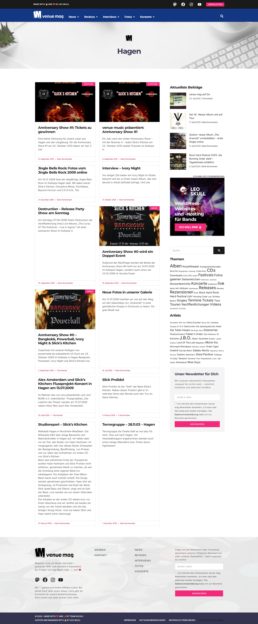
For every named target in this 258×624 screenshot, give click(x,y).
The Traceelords (203, 358)
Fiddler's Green (194, 334)
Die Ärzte (194, 330)
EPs (190, 275)
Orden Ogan (212, 346)
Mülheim (184, 288)
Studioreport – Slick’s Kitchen (62, 424)
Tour (217, 300)
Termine (194, 300)
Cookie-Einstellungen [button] (210, 620)
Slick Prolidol (113, 380)
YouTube (182, 308)
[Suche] (219, 250)
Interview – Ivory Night (121, 168)
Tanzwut (191, 358)
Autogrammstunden (210, 266)
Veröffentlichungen (195, 304)
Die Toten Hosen (180, 330)
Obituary (195, 347)
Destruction (189, 326)
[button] (222, 16)
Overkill (174, 350)
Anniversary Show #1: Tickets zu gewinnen (64, 130)
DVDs (185, 276)
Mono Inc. (212, 342)
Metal (172, 288)
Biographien (183, 271)
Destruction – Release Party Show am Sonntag (61, 211)
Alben (176, 265)
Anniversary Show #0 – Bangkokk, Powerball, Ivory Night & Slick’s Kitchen (61, 339)
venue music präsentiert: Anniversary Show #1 (123, 130)
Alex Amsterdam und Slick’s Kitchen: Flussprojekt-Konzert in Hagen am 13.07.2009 (65, 384)
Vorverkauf (174, 309)
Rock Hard (205, 292)
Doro (201, 330)
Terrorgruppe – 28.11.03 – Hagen (128, 424)
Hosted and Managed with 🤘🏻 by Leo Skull (57, 620)
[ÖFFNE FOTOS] (134, 17)
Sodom (181, 354)
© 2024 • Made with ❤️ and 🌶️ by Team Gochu (59, 616)
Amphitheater (190, 266)
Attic (184, 323)
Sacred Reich (185, 350)
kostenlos (212, 284)
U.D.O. (214, 359)
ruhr (190, 296)
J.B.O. (185, 337)
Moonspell (175, 346)
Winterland (181, 362)
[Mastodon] (175, 4)
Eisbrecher (211, 330)
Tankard (182, 358)
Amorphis (174, 322)
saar (210, 297)
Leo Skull (57, 569)
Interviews (205, 280)
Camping (191, 271)
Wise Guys (193, 362)
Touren (175, 304)
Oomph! (202, 347)
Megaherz (200, 343)
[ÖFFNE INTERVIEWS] (118, 17)
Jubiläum (213, 280)
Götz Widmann (210, 334)
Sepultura (214, 351)
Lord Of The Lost (186, 342)
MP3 (177, 288)
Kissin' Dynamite (200, 338)
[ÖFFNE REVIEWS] (97, 17)
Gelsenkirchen (191, 279)
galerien (175, 279)
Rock (196, 293)
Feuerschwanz (177, 334)
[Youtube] (199, 4)
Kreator (212, 339)
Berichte (174, 271)
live (221, 283)
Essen (195, 276)
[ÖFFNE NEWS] (78, 17)
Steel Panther (204, 354)
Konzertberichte (180, 283)
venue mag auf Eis (199, 94)
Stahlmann (190, 355)
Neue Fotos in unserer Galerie (127, 292)
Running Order (200, 296)
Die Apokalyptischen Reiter (209, 326)
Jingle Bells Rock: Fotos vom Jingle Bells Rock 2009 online (62, 170)
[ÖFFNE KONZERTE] (153, 17)
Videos (215, 304)
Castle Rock (201, 271)
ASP (180, 323)
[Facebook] (183, 4)
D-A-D (180, 326)
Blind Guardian (194, 322)
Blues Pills (206, 323)
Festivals (206, 275)
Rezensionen (181, 292)
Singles (182, 300)
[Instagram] (191, 4)
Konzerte (199, 283)
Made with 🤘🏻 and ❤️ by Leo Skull (51, 4)
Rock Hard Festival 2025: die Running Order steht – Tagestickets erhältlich (205, 159)
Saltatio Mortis (201, 350)
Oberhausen (193, 288)
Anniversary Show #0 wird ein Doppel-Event (127, 254)
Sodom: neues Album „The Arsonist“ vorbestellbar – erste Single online (206, 138)
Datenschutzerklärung (186, 414)
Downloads (176, 275)
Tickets (208, 300)
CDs (211, 270)
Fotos (218, 275)
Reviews (220, 288)
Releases (207, 287)
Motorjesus (185, 346)
